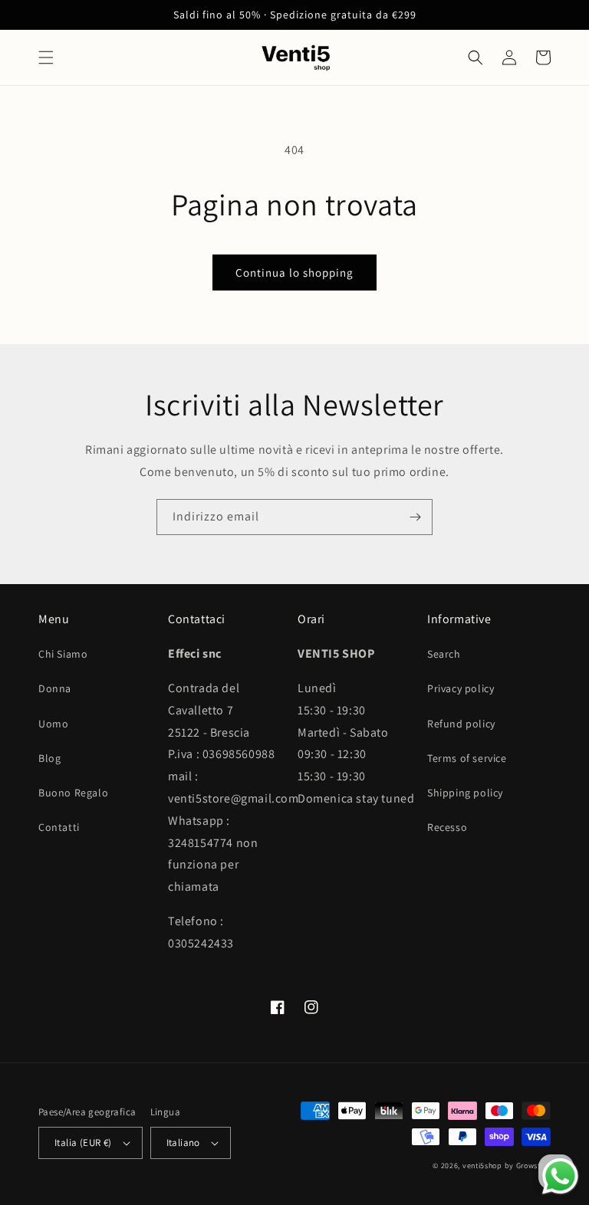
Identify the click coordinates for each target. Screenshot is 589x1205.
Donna (54, 688)
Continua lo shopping (294, 272)
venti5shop (482, 1166)
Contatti (59, 827)
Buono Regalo (73, 793)
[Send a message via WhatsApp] (560, 1176)
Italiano (183, 1142)
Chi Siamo (62, 654)
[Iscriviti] (415, 517)
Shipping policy (465, 793)
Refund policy (461, 724)
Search (444, 654)
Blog (49, 758)
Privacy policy (460, 688)
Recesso (447, 827)
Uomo (53, 724)
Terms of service (467, 758)
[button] (46, 57)
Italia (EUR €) (83, 1142)
